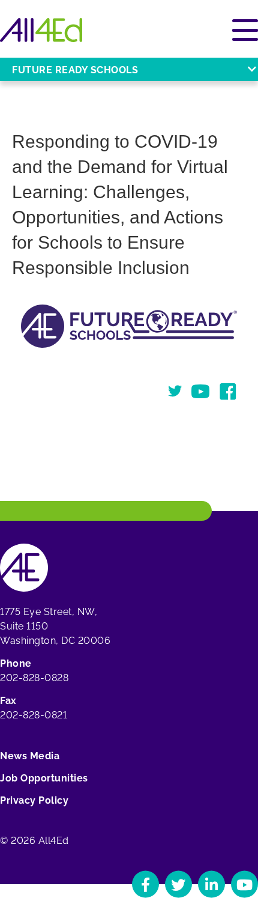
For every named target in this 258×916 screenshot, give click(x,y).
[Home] (41, 30)
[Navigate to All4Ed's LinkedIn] (211, 884)
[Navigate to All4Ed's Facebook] (145, 884)
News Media (29, 756)
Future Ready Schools (75, 70)
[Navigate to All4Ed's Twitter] (178, 884)
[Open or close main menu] (245, 30)
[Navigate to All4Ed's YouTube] (244, 884)
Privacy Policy (34, 800)
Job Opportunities (44, 778)
